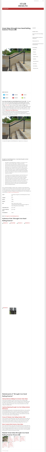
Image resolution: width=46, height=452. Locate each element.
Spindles (34, 58)
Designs (34, 51)
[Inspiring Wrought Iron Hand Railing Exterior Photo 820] (20, 265)
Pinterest (16, 97)
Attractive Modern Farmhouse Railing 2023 (38, 38)
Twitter (6, 94)
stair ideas (35, 63)
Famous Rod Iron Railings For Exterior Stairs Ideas (15, 398)
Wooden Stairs (35, 68)
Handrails (34, 54)
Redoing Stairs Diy (36, 40)
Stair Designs (6, 450)
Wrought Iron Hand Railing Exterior (13, 192)
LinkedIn (6, 97)
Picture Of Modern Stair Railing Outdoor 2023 (13, 417)
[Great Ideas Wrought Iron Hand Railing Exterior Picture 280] (16, 59)
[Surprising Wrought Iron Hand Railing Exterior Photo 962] (5, 350)
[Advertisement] (23, 18)
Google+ (25, 94)
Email (25, 97)
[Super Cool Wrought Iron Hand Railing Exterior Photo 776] (5, 223)
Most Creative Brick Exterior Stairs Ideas (12, 424)
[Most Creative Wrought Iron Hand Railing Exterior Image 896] (13, 265)
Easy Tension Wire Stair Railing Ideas (38, 34)
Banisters (34, 49)
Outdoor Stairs (35, 56)
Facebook (16, 94)
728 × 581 (7, 105)
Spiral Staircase (35, 61)
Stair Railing (35, 65)
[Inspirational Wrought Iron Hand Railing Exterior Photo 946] (13, 311)
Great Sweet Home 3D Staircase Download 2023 (38, 44)
